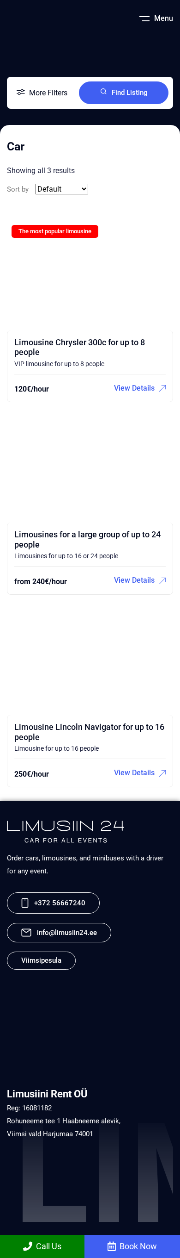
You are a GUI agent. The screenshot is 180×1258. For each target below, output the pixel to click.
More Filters (48, 92)
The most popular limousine (54, 231)
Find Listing (130, 92)
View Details (134, 388)
